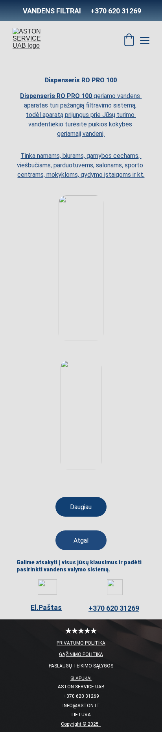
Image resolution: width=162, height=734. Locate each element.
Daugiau (81, 507)
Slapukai (81, 678)
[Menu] (144, 40)
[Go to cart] (129, 40)
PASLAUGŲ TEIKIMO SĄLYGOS (81, 666)
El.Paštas (46, 607)
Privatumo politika (81, 643)
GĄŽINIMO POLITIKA (81, 654)
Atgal (81, 540)
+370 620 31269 (113, 608)
